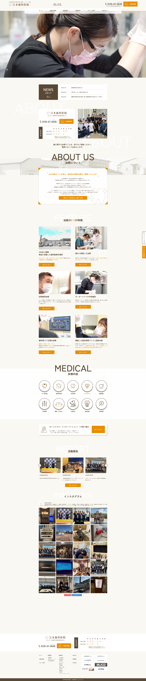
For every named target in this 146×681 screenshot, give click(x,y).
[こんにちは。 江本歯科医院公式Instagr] (81, 516)
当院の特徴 (53, 11)
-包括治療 (60, 660)
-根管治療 (60, 670)
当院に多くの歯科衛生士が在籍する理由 (73, 198)
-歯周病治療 (61, 659)
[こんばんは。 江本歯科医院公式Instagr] (64, 567)
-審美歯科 (60, 663)
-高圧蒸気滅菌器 (51, 660)
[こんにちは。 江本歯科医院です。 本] (64, 533)
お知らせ (104, 11)
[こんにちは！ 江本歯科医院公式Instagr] (99, 550)
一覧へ (47, 96)
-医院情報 (49, 657)
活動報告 (74, 659)
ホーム (41, 11)
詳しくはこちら (46, 264)
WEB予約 (74, 662)
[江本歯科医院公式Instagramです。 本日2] (99, 585)
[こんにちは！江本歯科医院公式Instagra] (99, 533)
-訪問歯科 (60, 671)
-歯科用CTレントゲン (52, 659)
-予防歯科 (60, 665)
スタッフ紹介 (91, 11)
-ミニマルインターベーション (64, 673)
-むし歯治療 (61, 657)
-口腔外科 (60, 668)
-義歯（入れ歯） (62, 667)
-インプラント (61, 662)
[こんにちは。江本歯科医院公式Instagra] (47, 516)
